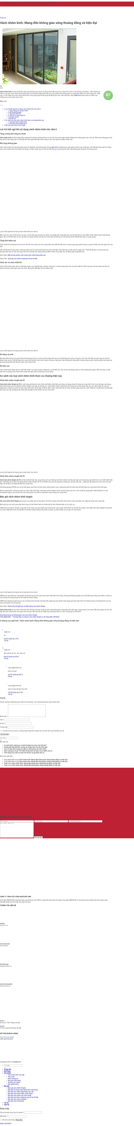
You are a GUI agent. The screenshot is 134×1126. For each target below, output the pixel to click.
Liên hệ (6, 1105)
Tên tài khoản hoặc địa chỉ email (12, 1112)
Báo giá (6, 1086)
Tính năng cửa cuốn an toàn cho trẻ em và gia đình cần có (24, 753)
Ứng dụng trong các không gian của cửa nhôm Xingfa (18, 615)
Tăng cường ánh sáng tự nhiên (18, 110)
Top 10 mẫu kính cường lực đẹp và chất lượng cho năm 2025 (25, 749)
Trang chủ (7, 1069)
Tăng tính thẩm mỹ (15, 114)
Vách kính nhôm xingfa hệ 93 (18, 123)
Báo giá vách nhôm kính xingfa (15, 125)
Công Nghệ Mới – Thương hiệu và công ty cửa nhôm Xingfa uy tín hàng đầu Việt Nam (29, 617)
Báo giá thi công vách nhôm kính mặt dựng (23, 1090)
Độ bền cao (12, 118)
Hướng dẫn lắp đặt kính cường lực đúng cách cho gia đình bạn (25, 747)
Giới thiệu (7, 1071)
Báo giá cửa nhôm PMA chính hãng (20, 1093)
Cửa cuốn (11, 1077)
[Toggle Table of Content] (1, 106)
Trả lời (6, 641)
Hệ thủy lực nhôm (14, 1082)
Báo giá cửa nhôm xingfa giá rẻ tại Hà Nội (22, 259)
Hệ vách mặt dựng (14, 1080)
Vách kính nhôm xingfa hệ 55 (18, 122)
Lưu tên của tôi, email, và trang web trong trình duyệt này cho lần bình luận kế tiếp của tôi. (33, 731)
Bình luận (4, 716)
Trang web (3, 727)
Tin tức (6, 1103)
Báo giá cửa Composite (16, 1101)
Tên (2, 720)
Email (2, 723)
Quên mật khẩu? (5, 1123)
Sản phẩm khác (13, 1084)
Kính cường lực (13, 1079)
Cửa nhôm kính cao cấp (16, 1075)
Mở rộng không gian (15, 112)
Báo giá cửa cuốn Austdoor (17, 1099)
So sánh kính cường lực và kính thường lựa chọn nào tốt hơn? (25, 745)
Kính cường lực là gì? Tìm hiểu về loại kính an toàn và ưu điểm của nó (28, 751)
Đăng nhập (19, 1120)
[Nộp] (1, 740)
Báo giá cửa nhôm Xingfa (17, 1088)
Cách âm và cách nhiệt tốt (17, 115)
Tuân (5, 632)
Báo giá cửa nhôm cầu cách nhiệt (19, 1095)
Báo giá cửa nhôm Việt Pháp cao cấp (21, 1092)
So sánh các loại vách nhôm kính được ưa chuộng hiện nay (24, 120)
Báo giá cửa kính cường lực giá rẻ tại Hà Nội (23, 1097)
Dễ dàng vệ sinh (14, 117)
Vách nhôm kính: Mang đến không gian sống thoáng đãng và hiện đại (43, 760)
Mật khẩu (4, 1116)
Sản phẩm (7, 1073)
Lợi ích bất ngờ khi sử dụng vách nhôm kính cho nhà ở (23, 109)
